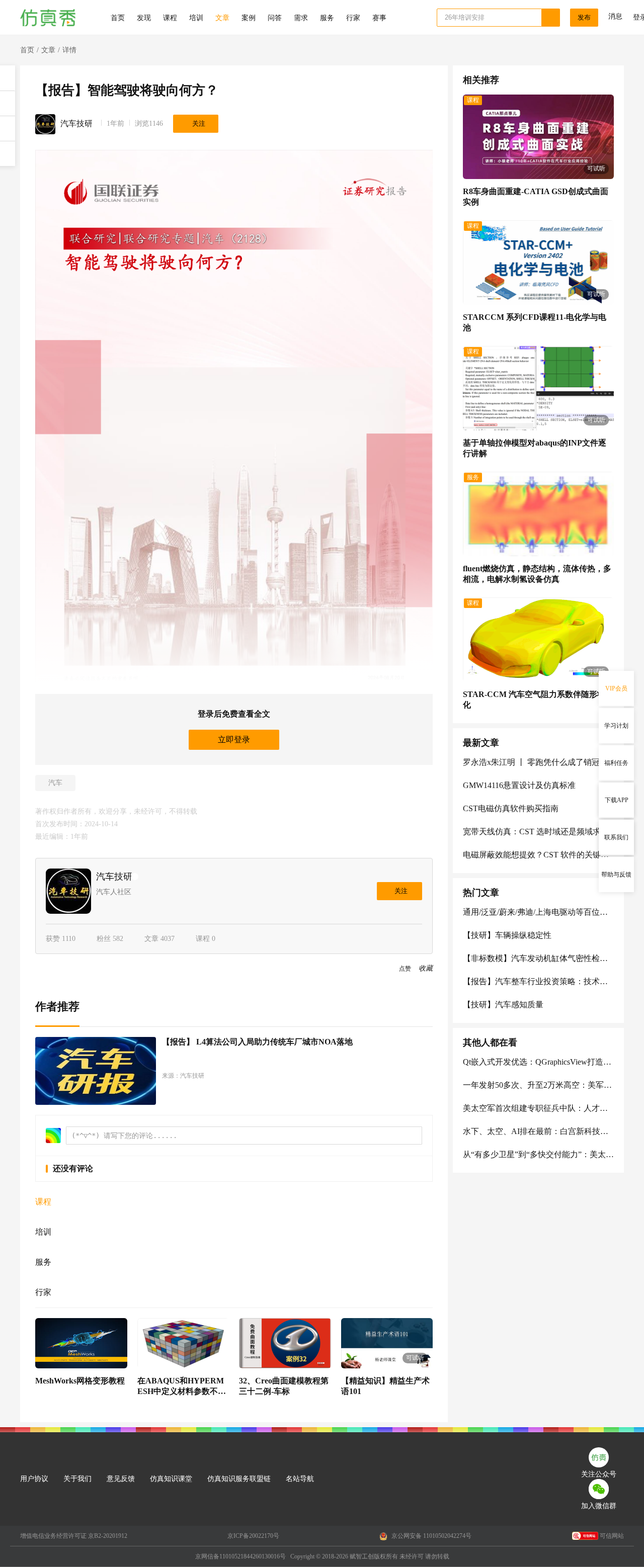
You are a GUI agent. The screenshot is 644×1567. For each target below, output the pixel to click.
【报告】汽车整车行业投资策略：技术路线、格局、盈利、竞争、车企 (538, 981)
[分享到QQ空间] (48, 969)
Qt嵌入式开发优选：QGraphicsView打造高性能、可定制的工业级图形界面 (538, 1062)
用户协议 (34, 1479)
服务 (327, 18)
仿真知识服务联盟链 (239, 1479)
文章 (222, 18)
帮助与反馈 (616, 874)
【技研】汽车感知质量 (503, 1004)
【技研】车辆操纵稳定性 (507, 935)
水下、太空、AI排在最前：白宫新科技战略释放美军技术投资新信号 (538, 1131)
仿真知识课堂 (171, 1479)
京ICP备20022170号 (253, 1535)
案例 (249, 18)
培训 (196, 18)
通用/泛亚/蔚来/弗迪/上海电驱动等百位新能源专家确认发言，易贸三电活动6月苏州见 (538, 912)
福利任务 (616, 762)
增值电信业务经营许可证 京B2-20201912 (73, 1535)
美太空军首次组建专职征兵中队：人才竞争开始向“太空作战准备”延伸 (538, 1108)
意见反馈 (121, 1479)
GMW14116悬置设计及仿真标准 (519, 785)
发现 (144, 18)
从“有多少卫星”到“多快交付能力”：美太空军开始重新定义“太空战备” (538, 1154)
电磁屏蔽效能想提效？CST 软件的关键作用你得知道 (538, 854)
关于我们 (77, 1479)
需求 (301, 18)
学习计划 (616, 725)
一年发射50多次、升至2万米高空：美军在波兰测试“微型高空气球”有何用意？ (538, 1085)
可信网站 (612, 1535)
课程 (170, 18)
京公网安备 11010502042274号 (430, 1535)
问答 (275, 18)
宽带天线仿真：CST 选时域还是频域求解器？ (538, 831)
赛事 (379, 18)
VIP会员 (616, 688)
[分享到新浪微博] (59, 969)
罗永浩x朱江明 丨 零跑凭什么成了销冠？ (535, 762)
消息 (615, 16)
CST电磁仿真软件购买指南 (510, 808)
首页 (118, 18)
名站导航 (300, 1479)
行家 (353, 18)
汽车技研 (76, 123)
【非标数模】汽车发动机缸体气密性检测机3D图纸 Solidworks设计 (538, 958)
